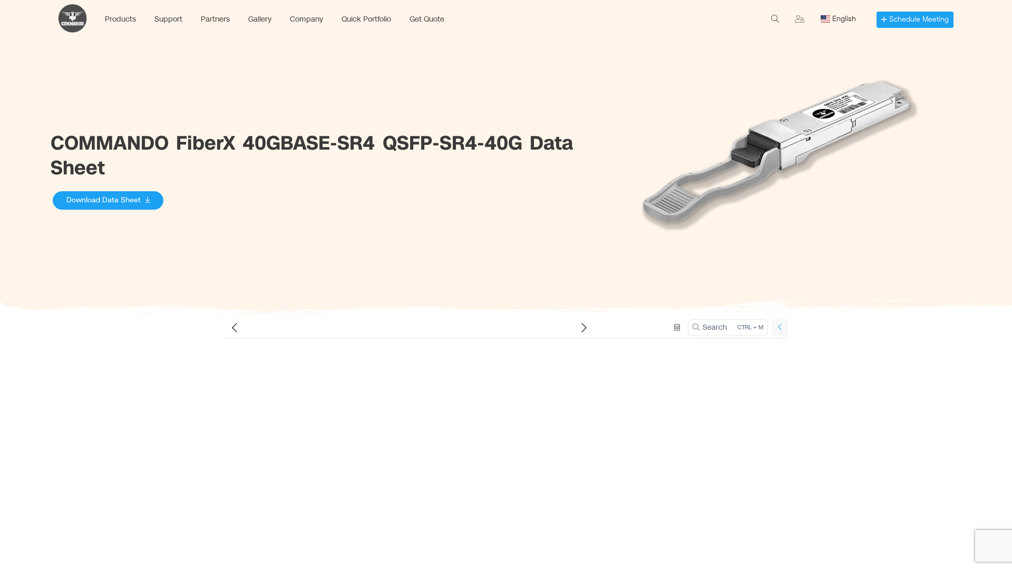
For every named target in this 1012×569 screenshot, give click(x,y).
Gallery (259, 19)
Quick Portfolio (366, 19)
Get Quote (427, 19)
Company (306, 19)
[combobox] (841, 19)
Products (120, 19)
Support (168, 19)
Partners (215, 19)
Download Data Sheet (103, 200)
